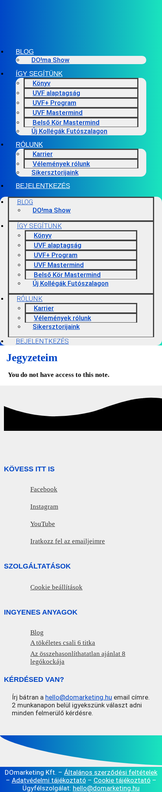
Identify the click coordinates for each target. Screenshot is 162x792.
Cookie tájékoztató (122, 780)
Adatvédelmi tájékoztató (49, 780)
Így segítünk (39, 74)
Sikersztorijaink (55, 172)
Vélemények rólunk (61, 164)
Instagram (44, 506)
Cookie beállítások (56, 587)
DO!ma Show (50, 60)
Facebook (43, 489)
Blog (25, 51)
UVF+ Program (54, 103)
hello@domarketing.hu (78, 697)
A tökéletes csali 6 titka (62, 642)
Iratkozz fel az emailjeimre (67, 541)
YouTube (42, 524)
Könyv (41, 83)
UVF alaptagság (56, 93)
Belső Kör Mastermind (66, 122)
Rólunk (29, 144)
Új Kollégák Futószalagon (69, 131)
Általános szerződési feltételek (110, 772)
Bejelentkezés (43, 186)
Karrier (43, 154)
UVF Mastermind (58, 112)
